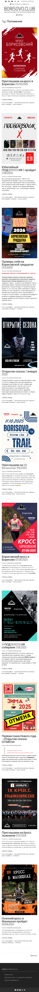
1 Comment (19, 309)
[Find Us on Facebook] (9, 1)
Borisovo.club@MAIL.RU (12, 980)
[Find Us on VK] (18, 1)
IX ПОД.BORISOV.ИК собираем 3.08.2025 (14, 645)
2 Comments (16, 855)
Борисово (31, 102)
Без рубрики (10, 102)
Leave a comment (17, 104)
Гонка (3, 309)
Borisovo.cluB (19, 8)
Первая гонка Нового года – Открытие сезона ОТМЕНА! (19, 739)
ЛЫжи (7, 309)
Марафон (7, 199)
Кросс (3, 104)
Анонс (27, 102)
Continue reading (7, 99)
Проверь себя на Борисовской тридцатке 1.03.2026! (18, 264)
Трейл (13, 494)
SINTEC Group (29, 657)
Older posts (33, 955)
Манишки (4, 942)
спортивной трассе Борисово (11, 655)
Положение (8, 104)
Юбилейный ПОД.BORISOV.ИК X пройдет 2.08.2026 (19, 170)
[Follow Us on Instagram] (15, 1)
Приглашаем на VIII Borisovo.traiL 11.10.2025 (14, 466)
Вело (3, 199)
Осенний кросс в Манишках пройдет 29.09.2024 (15, 921)
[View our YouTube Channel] (12, 1)
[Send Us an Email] (5, 1)
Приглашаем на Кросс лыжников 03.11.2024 (16, 834)
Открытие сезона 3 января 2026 (19, 372)
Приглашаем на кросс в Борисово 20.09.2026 (17, 82)
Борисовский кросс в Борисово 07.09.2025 (15, 558)
